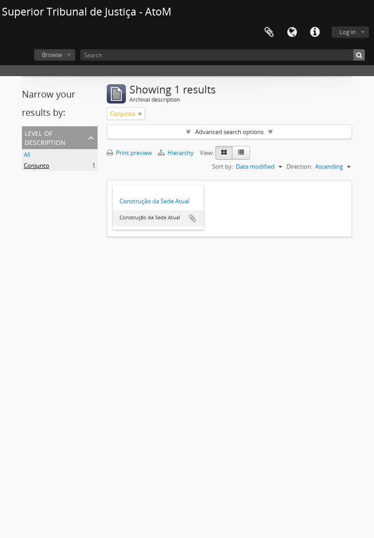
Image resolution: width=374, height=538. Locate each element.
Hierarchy (180, 153)
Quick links (314, 32)
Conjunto (36, 165)
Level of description (45, 137)
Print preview (133, 153)
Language (291, 32)
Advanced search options (229, 132)
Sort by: (222, 166)
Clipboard (269, 32)
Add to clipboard (192, 218)
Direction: (299, 166)
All (27, 154)
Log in (347, 32)
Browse (52, 55)
